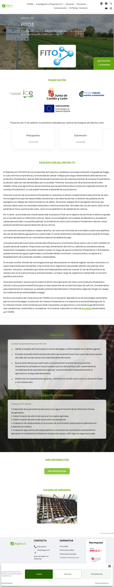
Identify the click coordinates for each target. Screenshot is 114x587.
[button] (109, 566)
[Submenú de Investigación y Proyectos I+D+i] (64, 4)
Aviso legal (64, 546)
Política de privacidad (68, 554)
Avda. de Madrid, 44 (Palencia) (41, 557)
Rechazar (67, 574)
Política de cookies (67, 550)
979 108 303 (41, 547)
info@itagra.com (43, 550)
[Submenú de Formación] (86, 4)
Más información (57, 471)
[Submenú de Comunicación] (67, 7)
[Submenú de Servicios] (74, 4)
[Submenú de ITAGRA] (34, 4)
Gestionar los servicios (101, 583)
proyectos (87, 308)
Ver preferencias (97, 574)
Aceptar (39, 574)
